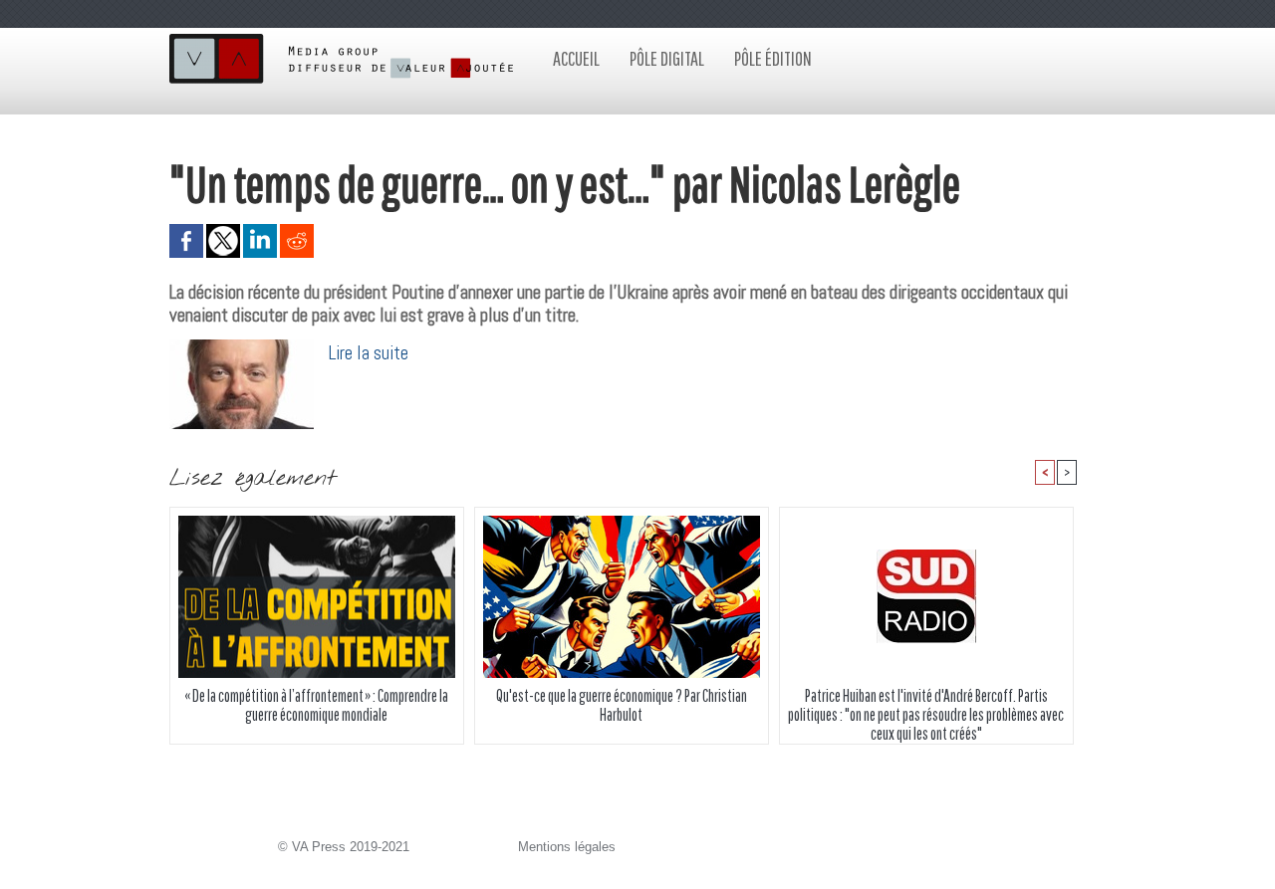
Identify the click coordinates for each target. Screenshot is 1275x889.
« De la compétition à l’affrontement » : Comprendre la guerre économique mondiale (316, 705)
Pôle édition (773, 58)
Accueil (576, 58)
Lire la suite (368, 352)
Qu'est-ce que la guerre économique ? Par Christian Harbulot (621, 705)
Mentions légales (567, 846)
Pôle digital (667, 58)
